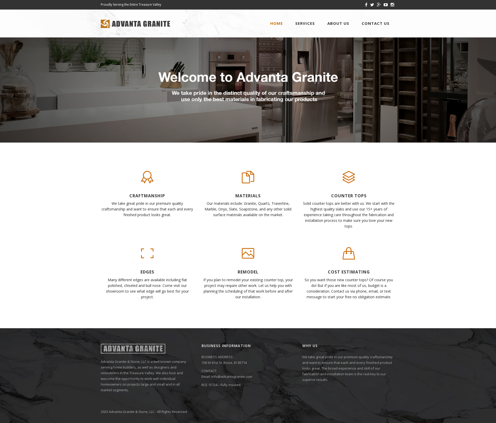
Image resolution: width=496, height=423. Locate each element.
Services (305, 23)
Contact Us (376, 23)
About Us (338, 23)
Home (276, 23)
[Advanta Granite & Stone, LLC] (136, 23)
